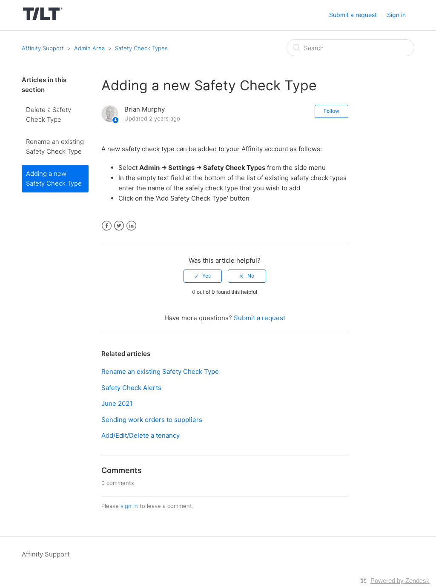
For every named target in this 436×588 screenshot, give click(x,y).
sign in (129, 505)
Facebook (106, 226)
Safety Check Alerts (131, 388)
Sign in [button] (396, 14)
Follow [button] (331, 111)
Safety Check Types (141, 48)
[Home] (42, 19)
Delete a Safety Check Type (48, 114)
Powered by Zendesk (400, 580)
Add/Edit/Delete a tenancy (140, 435)
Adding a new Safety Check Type (54, 178)
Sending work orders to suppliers (151, 420)
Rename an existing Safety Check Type (55, 146)
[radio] (203, 276)
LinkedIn (131, 226)
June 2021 (116, 403)
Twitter (119, 226)
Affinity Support (43, 48)
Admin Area (89, 48)
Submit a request (353, 14)
